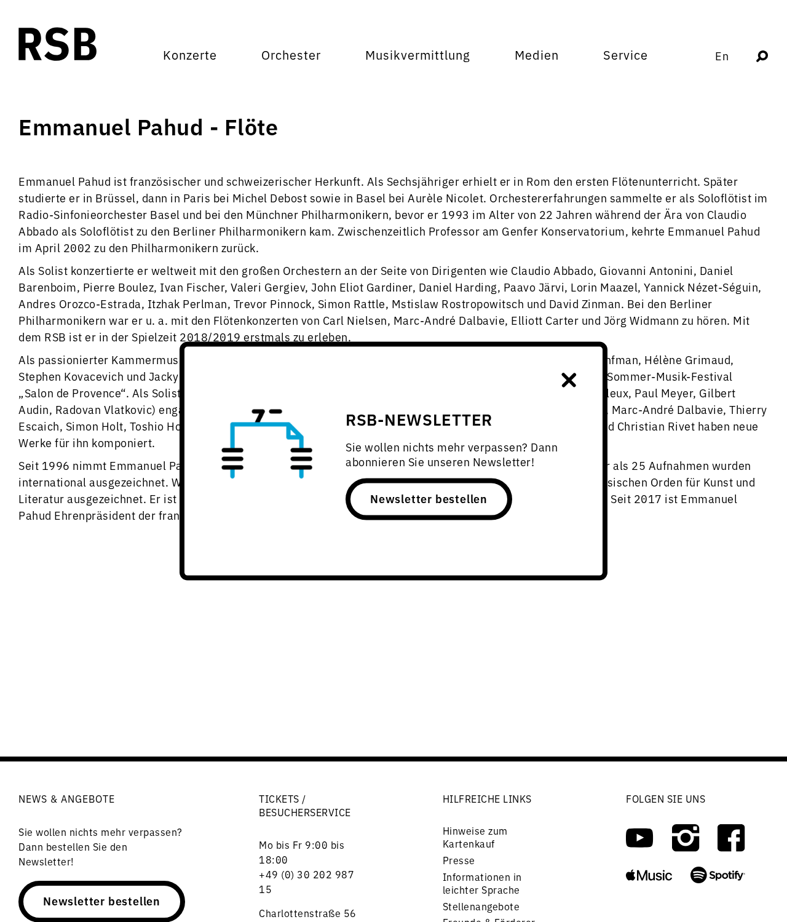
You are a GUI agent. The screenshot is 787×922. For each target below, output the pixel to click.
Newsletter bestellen (429, 498)
